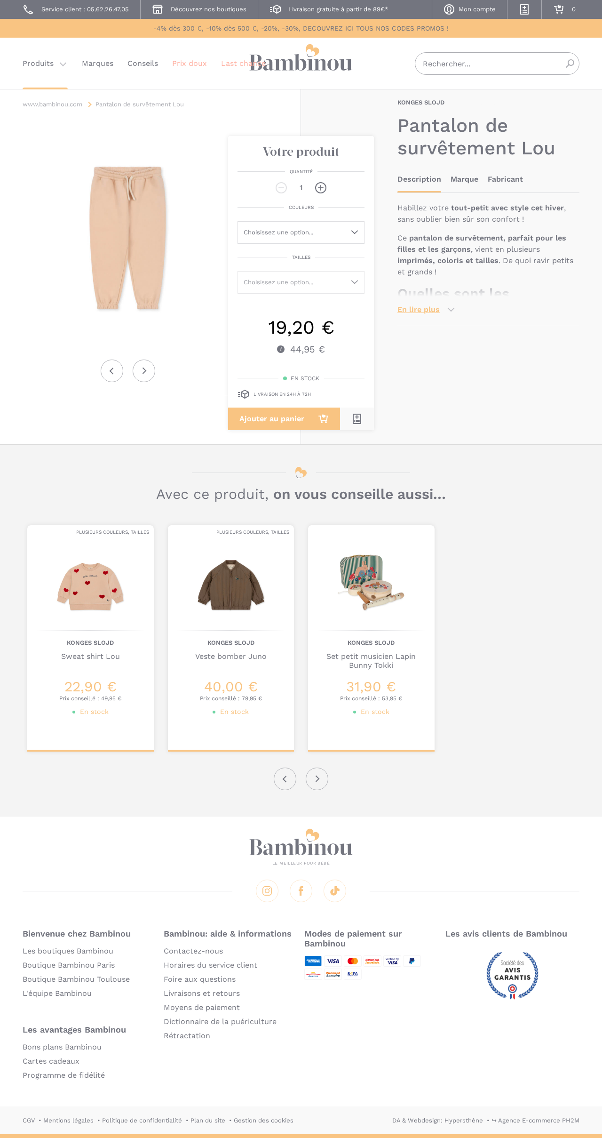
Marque (464, 179)
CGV (29, 1120)
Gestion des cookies (263, 1120)
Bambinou (301, 62)
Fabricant (505, 179)
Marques (97, 63)
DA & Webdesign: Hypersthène (437, 1120)
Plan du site (207, 1120)
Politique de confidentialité (142, 1120)
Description (419, 179)
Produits (38, 63)
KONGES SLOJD (420, 102)
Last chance (243, 63)
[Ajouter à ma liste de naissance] (357, 419)
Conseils (142, 63)
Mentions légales (68, 1120)
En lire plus (418, 309)
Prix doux (189, 63)
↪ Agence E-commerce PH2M (535, 1120)
